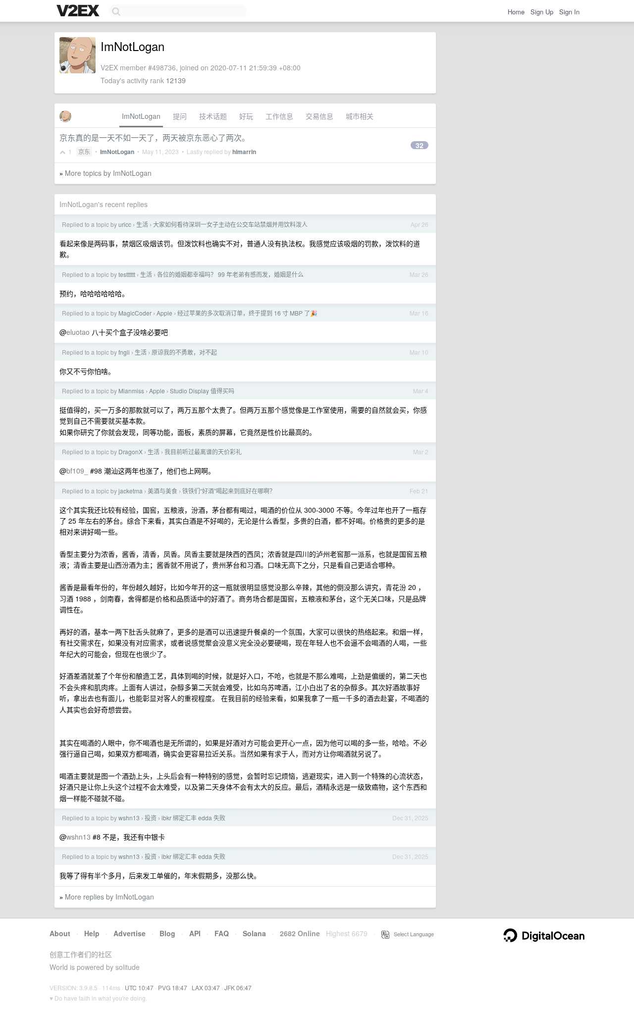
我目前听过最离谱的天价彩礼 (203, 451)
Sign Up (541, 11)
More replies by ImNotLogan (109, 897)
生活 (142, 224)
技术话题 (213, 116)
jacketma (130, 490)
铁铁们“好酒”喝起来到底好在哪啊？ (228, 490)
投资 (151, 817)
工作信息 (279, 116)
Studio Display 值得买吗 (202, 390)
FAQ (221, 933)
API (195, 933)
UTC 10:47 (139, 987)
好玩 (246, 116)
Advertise (129, 933)
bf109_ (77, 471)
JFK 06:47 (238, 987)
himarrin (244, 151)
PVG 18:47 (172, 987)
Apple (164, 313)
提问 (180, 116)
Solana (254, 933)
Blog (167, 933)
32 (419, 145)
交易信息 (319, 116)
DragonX (130, 451)
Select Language (411, 934)
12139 (176, 80)
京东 (84, 151)
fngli (124, 352)
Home (516, 11)
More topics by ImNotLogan (108, 173)
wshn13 (129, 817)
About (60, 933)
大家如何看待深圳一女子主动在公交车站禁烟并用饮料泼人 (230, 224)
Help (92, 933)
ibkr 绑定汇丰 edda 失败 (193, 817)
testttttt (126, 274)
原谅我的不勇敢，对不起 (184, 352)
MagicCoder (135, 313)
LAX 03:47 (206, 987)
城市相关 (359, 116)
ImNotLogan (141, 116)
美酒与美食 (162, 490)
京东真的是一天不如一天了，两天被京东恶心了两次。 (154, 137)
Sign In (569, 11)
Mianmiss (131, 390)
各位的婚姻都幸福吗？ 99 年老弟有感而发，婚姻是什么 (230, 274)
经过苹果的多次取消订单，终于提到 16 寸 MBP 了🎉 (247, 313)
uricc (124, 224)
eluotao (78, 332)
